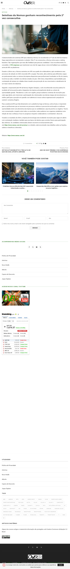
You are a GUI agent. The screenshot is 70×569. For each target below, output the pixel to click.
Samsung (48, 508)
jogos (4, 508)
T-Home (25, 514)
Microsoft (12, 508)
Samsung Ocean (7, 511)
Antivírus (4, 260)
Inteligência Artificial (55, 505)
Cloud (46, 499)
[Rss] (65, 2)
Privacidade (51, 562)
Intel (44, 505)
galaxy (35, 502)
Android (10, 499)
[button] (4, 176)
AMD (4, 499)
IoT (65, 505)
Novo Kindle (5, 265)
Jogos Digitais (6, 279)
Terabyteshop (51, 514)
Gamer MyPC (60, 502)
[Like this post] (38, 143)
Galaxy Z (51, 502)
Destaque (20, 502)
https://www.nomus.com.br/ (16, 135)
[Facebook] (59, 2)
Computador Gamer (56, 499)
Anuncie (57, 562)
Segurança (18, 511)
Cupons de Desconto (8, 274)
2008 (8, 562)
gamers (16, 505)
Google (38, 505)
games (22, 505)
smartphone (27, 511)
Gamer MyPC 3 (6, 505)
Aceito (60, 565)
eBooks (4, 269)
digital (28, 502)
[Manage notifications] (4, 565)
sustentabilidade (7, 514)
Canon (40, 499)
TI (58, 514)
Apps (17, 499)
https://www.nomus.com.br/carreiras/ (16, 125)
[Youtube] (63, 2)
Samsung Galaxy (59, 508)
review (41, 508)
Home (3, 8)
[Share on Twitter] (41, 143)
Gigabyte (30, 505)
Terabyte (41, 514)
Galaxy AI (43, 502)
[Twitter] (61, 2)
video (63, 514)
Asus (23, 499)
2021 (19, 562)
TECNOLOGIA (33, 514)
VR (3, 518)
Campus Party (31, 499)
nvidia (25, 508)
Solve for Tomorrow (50, 511)
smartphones (37, 511)
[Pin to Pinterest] (43, 143)
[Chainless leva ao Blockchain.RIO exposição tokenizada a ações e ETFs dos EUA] (18, 173)
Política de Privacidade (9, 256)
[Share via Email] (45, 143)
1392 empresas (15, 65)
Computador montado (9, 502)
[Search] (68, 2)
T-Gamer (18, 514)
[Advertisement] (35, 381)
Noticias (11, 8)
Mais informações (35, 567)
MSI (19, 508)
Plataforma (33, 508)
